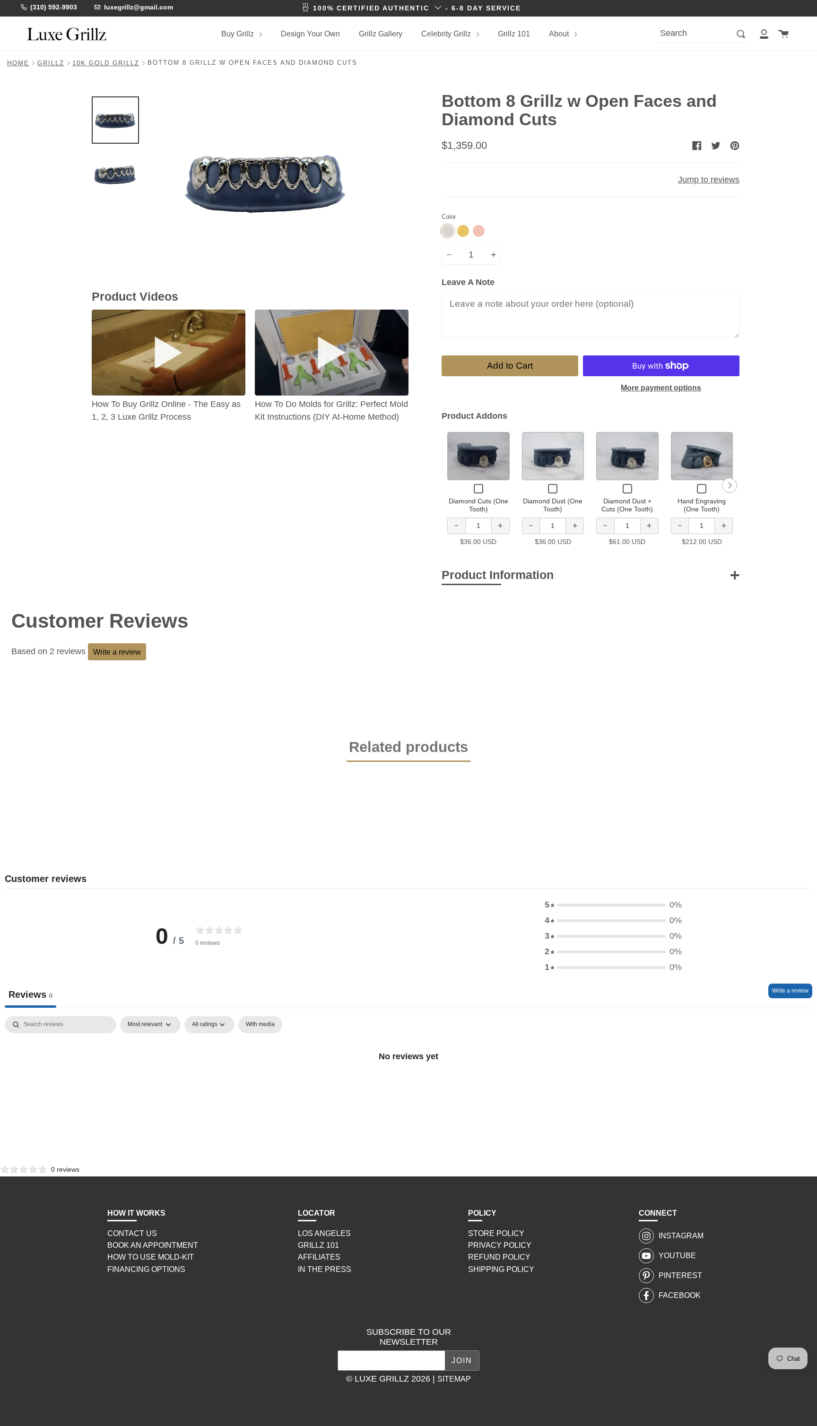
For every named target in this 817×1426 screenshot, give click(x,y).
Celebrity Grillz (447, 34)
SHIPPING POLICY (501, 1269)
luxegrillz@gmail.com (138, 7)
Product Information (498, 574)
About (560, 34)
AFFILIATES (319, 1257)
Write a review (117, 652)
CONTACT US (132, 1233)
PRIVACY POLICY (499, 1245)
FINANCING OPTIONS (146, 1269)
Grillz (50, 63)
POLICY (482, 1213)
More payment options (661, 388)
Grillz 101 (514, 34)
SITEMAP (454, 1379)
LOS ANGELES (324, 1233)
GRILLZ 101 (318, 1245)
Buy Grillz (238, 34)
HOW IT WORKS (136, 1213)
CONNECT (658, 1213)
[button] (613, 905)
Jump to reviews (708, 179)
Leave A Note (468, 282)
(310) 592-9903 (53, 7)
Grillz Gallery (380, 34)
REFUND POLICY (499, 1257)
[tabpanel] (408, 1088)
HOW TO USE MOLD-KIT (150, 1257)
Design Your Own (310, 34)
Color (449, 217)
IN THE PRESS (324, 1269)
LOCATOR (316, 1213)
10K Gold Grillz (105, 63)
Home (18, 63)
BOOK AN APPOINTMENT (152, 1245)
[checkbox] (260, 1024)
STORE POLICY (496, 1233)
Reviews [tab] (30, 994)
